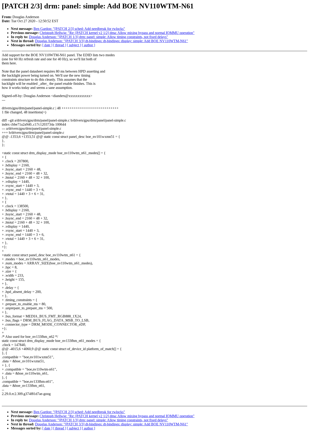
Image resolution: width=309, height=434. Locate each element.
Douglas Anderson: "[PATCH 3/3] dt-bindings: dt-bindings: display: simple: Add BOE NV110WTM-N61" (111, 41)
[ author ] (88, 45)
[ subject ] (74, 45)
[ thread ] (59, 45)
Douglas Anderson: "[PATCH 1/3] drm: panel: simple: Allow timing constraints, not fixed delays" (98, 37)
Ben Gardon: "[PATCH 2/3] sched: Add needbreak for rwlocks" (79, 29)
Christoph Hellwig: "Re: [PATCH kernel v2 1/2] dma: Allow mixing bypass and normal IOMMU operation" (117, 33)
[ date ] (47, 45)
